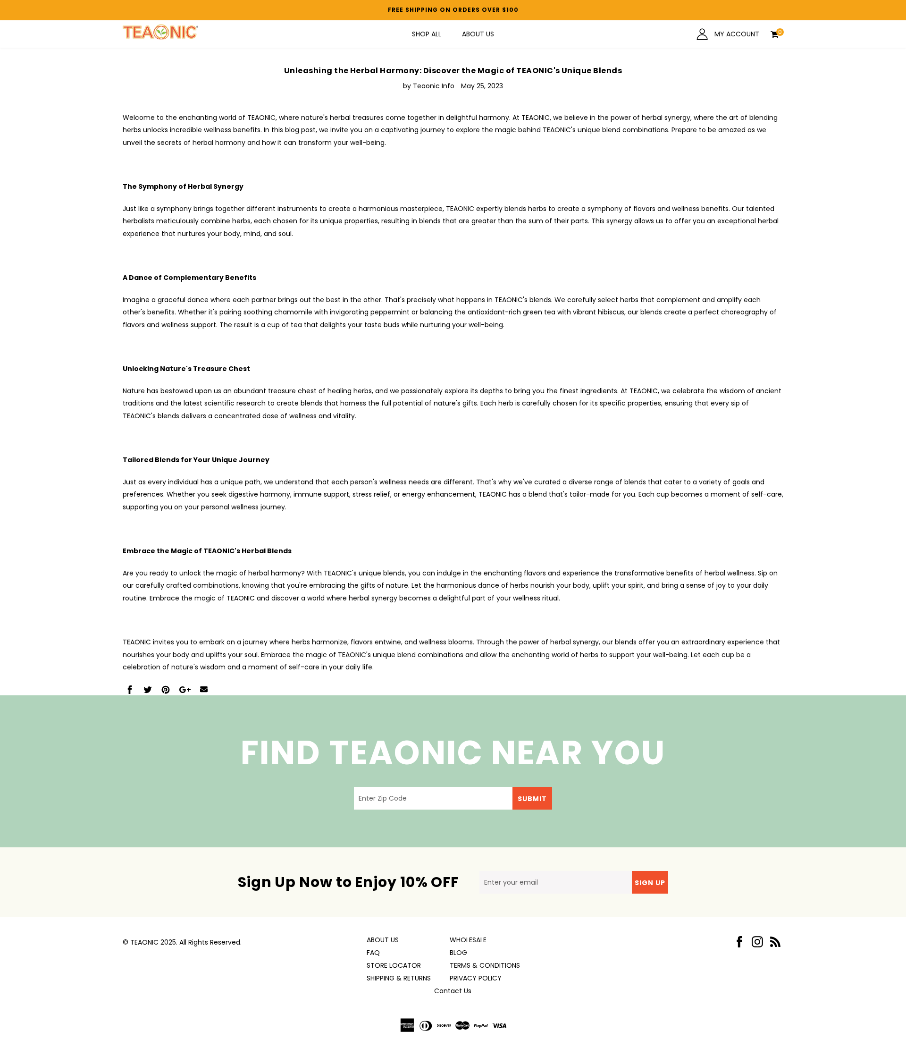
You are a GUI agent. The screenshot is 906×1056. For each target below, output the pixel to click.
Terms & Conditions (485, 965)
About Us (478, 34)
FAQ (373, 952)
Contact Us (452, 991)
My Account (736, 34)
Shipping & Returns (399, 978)
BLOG (458, 952)
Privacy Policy (476, 978)
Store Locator (394, 965)
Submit (532, 798)
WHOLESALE (468, 940)
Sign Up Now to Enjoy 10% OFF (348, 882)
